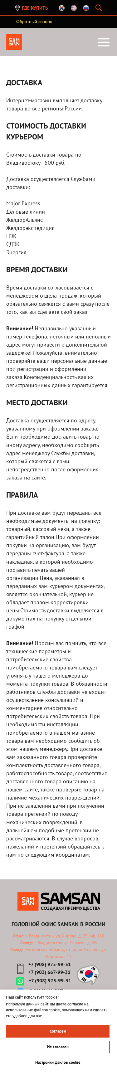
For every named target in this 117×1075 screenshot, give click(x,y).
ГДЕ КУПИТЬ (35, 8)
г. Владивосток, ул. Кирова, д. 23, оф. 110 (64, 936)
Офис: (18, 936)
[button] (34, 22)
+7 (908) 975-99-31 (49, 964)
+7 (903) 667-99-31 (49, 972)
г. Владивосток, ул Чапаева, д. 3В (65, 943)
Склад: (26, 943)
